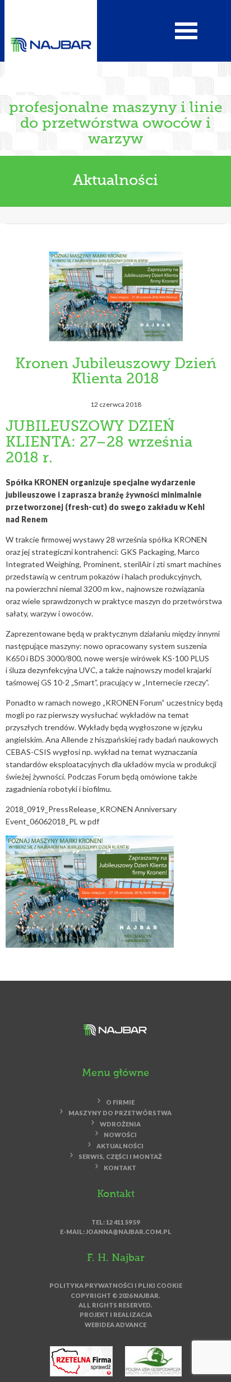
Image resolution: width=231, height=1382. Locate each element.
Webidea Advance (115, 1324)
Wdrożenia (120, 1124)
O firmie (120, 1102)
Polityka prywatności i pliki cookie (115, 1285)
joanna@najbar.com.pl (129, 1231)
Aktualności (115, 181)
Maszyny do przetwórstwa (120, 1113)
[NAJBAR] (51, 44)
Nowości (120, 1135)
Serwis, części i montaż (120, 1157)
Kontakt (120, 1167)
